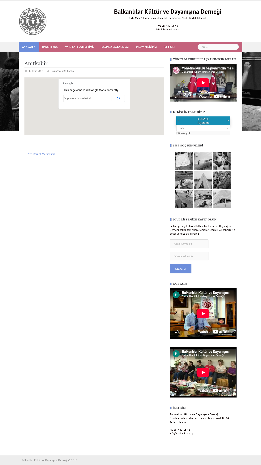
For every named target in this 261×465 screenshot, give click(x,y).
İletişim (169, 47)
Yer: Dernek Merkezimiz (41, 154)
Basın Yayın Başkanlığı (62, 71)
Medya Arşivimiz (146, 47)
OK (118, 98)
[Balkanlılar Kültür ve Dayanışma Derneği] (33, 21)
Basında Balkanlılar (115, 47)
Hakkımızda (50, 47)
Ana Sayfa (28, 47)
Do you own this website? (77, 98)
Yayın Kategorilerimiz (79, 47)
